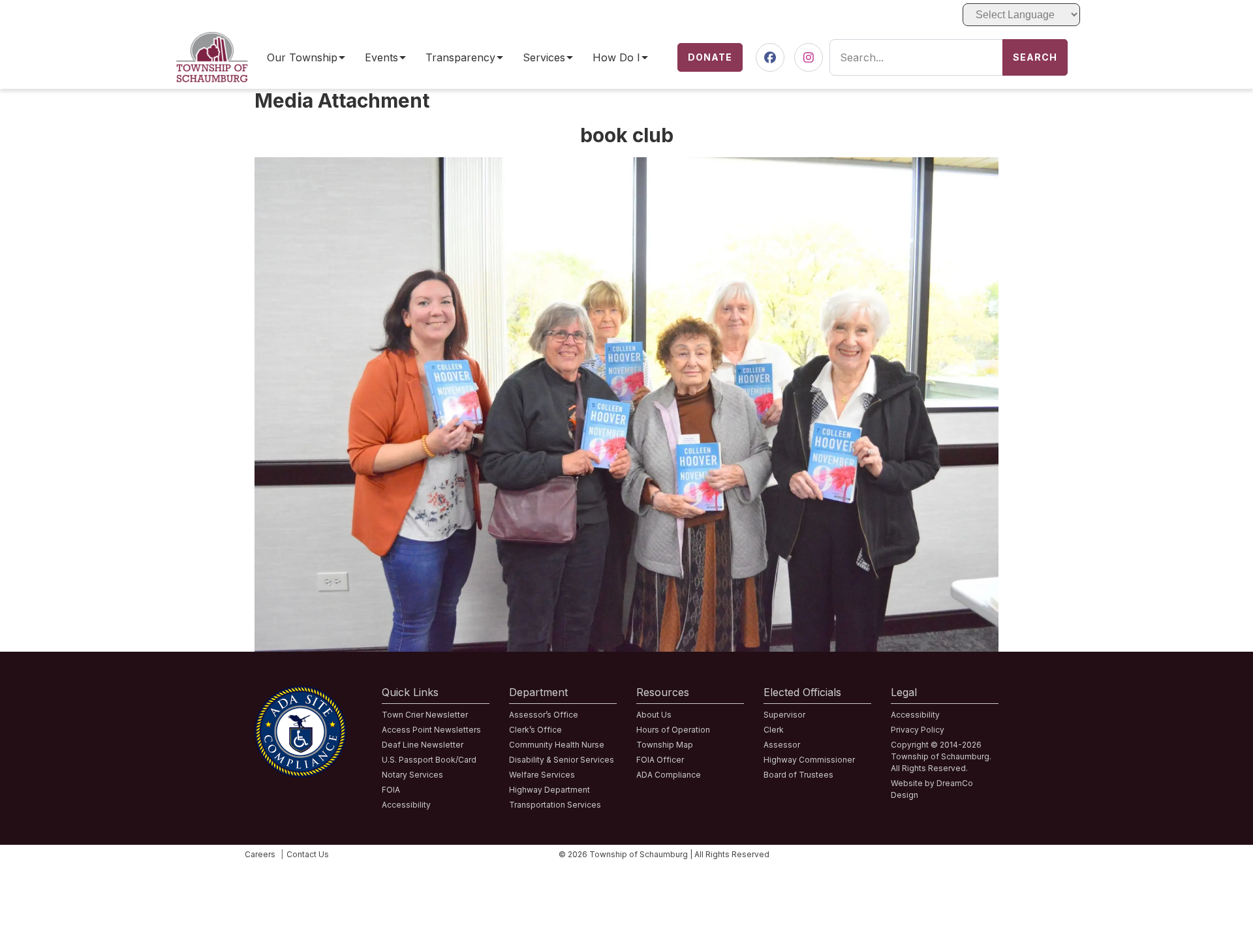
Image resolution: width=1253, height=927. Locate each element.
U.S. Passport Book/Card (429, 760)
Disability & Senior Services (561, 760)
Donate (710, 57)
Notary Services (412, 775)
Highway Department (549, 790)
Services (544, 58)
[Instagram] (808, 58)
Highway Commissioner (809, 760)
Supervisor (784, 715)
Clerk (774, 730)
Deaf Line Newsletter (422, 745)
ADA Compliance (668, 775)
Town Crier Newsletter (425, 715)
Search (1035, 57)
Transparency (460, 58)
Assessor (782, 745)
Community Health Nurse (556, 745)
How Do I (616, 58)
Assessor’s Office (543, 715)
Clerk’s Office (535, 730)
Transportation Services (555, 805)
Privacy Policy (917, 730)
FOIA (391, 790)
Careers (260, 854)
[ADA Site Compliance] (301, 693)
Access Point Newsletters (431, 730)
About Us (654, 715)
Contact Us (307, 854)
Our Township (302, 58)
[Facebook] (770, 58)
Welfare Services (542, 775)
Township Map (664, 745)
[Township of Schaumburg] (212, 39)
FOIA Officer (660, 760)
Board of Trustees (798, 775)
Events (381, 58)
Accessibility (406, 805)
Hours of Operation (673, 730)
